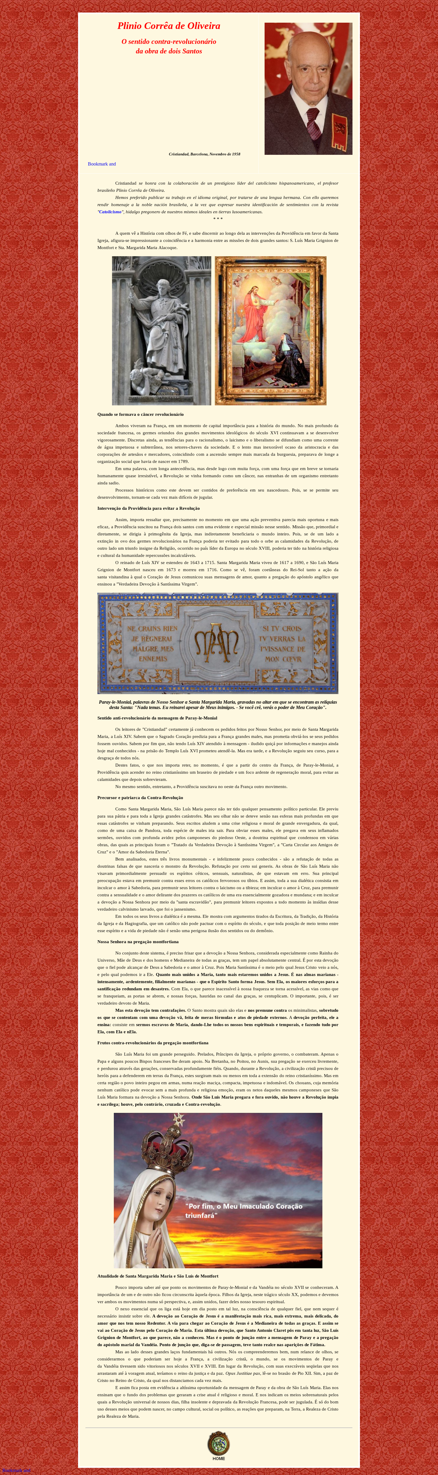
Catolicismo (110, 211)
